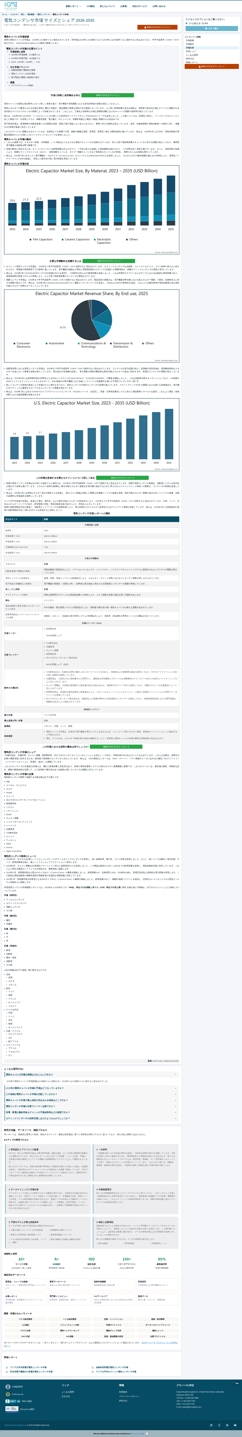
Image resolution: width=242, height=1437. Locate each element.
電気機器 (30, 14)
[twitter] (219, 1425)
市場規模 (190, 40)
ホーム (4, 14)
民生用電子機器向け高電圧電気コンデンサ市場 (31, 1371)
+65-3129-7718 (188, 1404)
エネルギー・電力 (17, 14)
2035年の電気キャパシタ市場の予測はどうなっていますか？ (35, 1088)
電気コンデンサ (43, 14)
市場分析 (190, 47)
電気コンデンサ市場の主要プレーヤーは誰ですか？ (30, 1106)
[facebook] (227, 1425)
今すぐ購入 (213, 28)
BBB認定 (56, 1264)
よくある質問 (192, 55)
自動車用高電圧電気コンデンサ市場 (112, 1367)
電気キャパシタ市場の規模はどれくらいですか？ (29, 1074)
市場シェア (191, 51)
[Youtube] (235, 1425)
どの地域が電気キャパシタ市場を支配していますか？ (31, 1094)
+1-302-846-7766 (188, 1401)
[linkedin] (211, 1425)
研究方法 (190, 58)
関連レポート (192, 62)
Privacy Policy (137, 1433)
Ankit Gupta (158, 1061)
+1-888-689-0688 (191, 1398)
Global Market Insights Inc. (15, 1425)
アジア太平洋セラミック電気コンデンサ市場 (116, 1371)
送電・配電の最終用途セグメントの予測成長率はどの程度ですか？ (38, 1112)
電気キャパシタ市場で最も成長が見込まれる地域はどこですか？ (37, 1100)
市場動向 (190, 44)
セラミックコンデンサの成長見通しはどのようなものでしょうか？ (38, 1118)
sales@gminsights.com (191, 1407)
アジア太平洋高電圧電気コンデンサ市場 (28, 1367)
